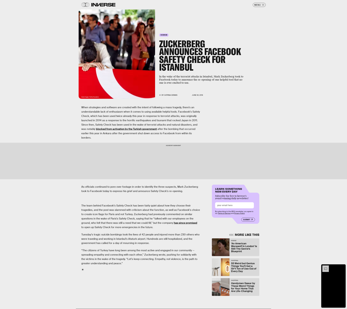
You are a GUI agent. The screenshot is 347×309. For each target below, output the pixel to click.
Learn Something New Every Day (228, 190)
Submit (246, 219)
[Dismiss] (342, 266)
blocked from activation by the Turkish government (126, 129)
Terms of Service (224, 213)
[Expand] (324, 266)
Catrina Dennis (170, 95)
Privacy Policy (239, 213)
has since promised (185, 223)
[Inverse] (103, 4)
